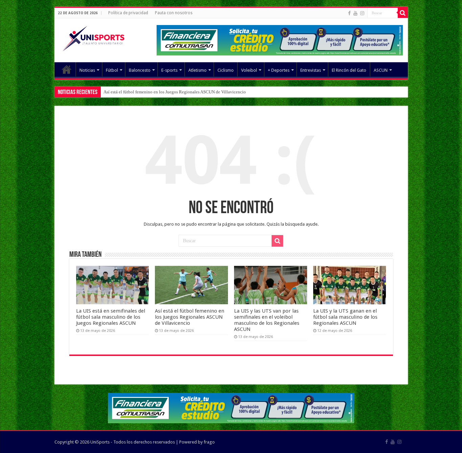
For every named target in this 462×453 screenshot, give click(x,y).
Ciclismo (225, 70)
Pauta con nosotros (173, 12)
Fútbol (112, 70)
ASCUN (381, 70)
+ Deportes (279, 70)
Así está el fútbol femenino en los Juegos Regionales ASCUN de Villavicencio (174, 91)
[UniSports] (93, 37)
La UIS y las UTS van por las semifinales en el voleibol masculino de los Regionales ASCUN (266, 320)
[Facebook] (349, 13)
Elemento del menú (66, 69)
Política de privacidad (128, 12)
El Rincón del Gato (349, 70)
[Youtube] (355, 13)
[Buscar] (403, 13)
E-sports (169, 70)
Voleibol (249, 70)
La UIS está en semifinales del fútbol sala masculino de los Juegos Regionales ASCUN (110, 317)
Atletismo (197, 70)
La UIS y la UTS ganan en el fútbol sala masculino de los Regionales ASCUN (345, 317)
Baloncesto (140, 70)
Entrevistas (310, 70)
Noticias (87, 70)
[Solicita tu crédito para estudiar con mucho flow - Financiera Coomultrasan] (280, 39)
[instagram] (362, 13)
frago (209, 442)
